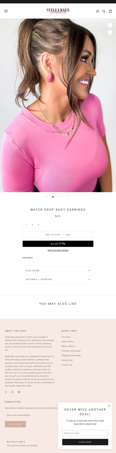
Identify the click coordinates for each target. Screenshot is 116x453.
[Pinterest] (19, 391)
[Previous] (47, 196)
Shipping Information (71, 355)
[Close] (109, 405)
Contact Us (67, 365)
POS (9, 445)
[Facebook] (6, 391)
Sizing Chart (67, 360)
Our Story (66, 337)
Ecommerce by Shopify (26, 445)
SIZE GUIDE (33, 270)
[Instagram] (12, 391)
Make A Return (68, 346)
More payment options (58, 250)
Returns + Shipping (39, 279)
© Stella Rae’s (16, 442)
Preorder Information (71, 351)
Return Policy (68, 341)
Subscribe (85, 442)
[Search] (104, 11)
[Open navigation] (6, 11)
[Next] (68, 196)
